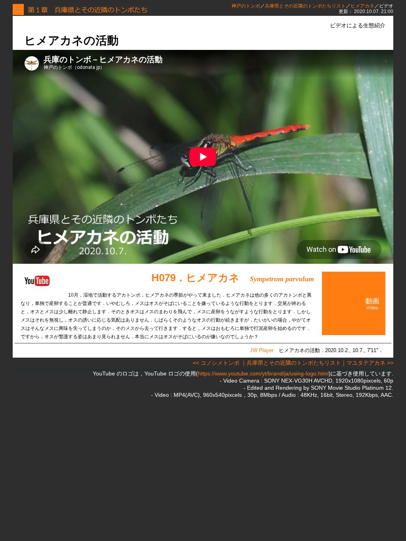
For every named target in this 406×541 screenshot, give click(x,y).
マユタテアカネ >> (370, 363)
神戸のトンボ (246, 6)
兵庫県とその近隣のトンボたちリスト (305, 6)
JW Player (262, 350)
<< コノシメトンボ (216, 363)
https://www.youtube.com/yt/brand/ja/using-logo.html (263, 373)
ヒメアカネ (362, 6)
